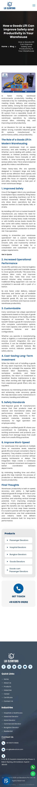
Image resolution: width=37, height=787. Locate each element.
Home (4, 46)
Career (7, 694)
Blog (12, 46)
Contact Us (8, 701)
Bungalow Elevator (11, 727)
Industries (8, 690)
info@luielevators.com (14, 749)
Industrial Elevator (11, 716)
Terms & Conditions (25, 784)
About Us (7, 683)
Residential (8, 731)
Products (7, 686)
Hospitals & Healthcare (13, 713)
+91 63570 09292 (18, 602)
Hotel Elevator (9, 720)
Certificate (8, 697)
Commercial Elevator (12, 724)
